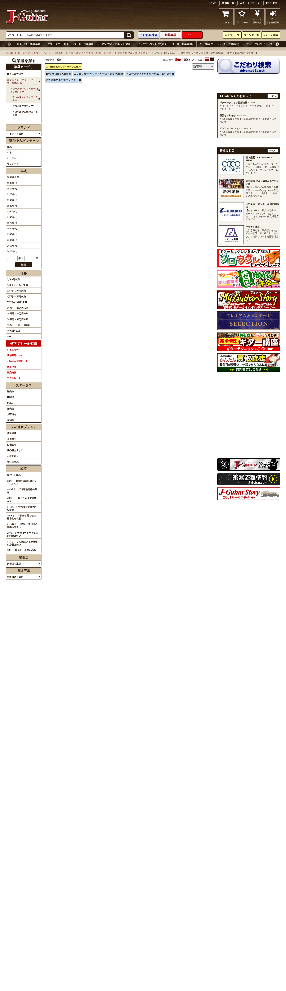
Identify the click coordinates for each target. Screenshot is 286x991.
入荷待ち (11, 414)
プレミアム (13, 164)
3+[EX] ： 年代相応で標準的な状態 (21, 508)
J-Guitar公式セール (17, 361)
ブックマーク (242, 22)
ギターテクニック (249, 3)
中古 (9, 152)
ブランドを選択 (15, 133)
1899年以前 (13, 177)
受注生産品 (13, 461)
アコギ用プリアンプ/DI (24, 106)
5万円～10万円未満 (17, 302)
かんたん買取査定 (257, 21)
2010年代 (12, 245)
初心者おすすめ (15, 450)
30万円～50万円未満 (17, 319)
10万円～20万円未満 (17, 308)
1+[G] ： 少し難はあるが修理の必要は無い (22, 543)
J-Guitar (27, 16)
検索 (23, 264)
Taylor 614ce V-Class (57, 73)
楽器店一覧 (228, 3)
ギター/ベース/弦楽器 (28, 44)
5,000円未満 (13, 279)
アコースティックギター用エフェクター (90, 52)
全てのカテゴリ (15, 73)
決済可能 (11, 433)
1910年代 (12, 188)
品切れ (10, 420)
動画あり (11, 444)
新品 (9, 147)
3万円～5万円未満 (16, 296)
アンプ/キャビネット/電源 (116, 44)
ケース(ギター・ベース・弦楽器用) (219, 44)
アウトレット (14, 378)
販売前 (10, 408)
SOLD (10, 403)
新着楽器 (170, 35)
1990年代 (12, 234)
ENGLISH (271, 3)
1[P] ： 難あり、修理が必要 (21, 550)
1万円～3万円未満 (16, 290)
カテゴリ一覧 (232, 35)
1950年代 (12, 211)
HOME (212, 3)
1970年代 (12, 223)
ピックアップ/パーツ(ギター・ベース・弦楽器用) (165, 44)
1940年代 (12, 206)
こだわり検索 (148, 35)
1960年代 (12, 217)
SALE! (192, 35)
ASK (9, 336)
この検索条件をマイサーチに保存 (63, 66)
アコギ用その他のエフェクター (25, 113)
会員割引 (11, 439)
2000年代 (12, 240)
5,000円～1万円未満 (17, 285)
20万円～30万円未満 (17, 313)
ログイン (273, 21)
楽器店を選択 (14, 563)
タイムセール (14, 349)
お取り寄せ (13, 456)
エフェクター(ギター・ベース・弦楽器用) (71, 44)
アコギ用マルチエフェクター (133, 52)
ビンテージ (13, 158)
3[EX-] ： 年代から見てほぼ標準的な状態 (21, 517)
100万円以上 (13, 330)
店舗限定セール (15, 355)
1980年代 (12, 228)
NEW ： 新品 (14, 475)
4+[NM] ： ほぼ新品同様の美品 (22, 491)
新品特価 (11, 372)
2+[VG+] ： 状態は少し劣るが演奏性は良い (22, 525)
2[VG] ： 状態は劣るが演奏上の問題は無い (22, 534)
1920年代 (12, 194)
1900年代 (12, 183)
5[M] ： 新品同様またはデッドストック (21, 482)
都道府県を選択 (15, 576)
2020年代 (12, 251)
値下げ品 (11, 367)
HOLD (10, 397)
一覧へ (272, 96)
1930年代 (12, 200)
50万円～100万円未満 (18, 325)
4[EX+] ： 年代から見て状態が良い (21, 499)
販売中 (10, 391)
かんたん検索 (270, 35)
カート (226, 22)
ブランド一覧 (251, 35)
